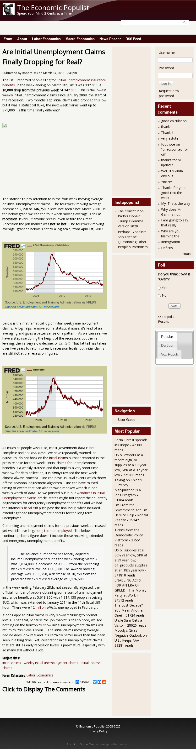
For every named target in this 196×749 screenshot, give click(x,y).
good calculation (174, 121)
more (187, 253)
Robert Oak (30, 73)
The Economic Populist (53, 7)
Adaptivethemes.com (115, 744)
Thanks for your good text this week (173, 192)
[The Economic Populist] (9, 13)
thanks (166, 126)
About (22, 38)
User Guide (126, 419)
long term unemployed (54, 530)
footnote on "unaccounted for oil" (174, 149)
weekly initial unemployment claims (51, 662)
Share (84, 682)
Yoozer (166, 181)
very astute (169, 138)
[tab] (167, 336)
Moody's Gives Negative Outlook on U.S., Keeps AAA (130, 635)
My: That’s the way (175, 203)
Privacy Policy (98, 731)
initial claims (58, 458)
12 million (38, 607)
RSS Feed (133, 38)
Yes (164, 287)
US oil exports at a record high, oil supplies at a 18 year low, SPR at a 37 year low (130, 465)
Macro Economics (80, 38)
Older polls (166, 316)
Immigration (170, 242)
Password (166, 68)
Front (8, 38)
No (164, 295)
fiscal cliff (31, 508)
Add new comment (60, 682)
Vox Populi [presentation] (169, 354)
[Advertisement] (133, 120)
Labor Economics (46, 38)
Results (163, 321)
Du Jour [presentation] (167, 345)
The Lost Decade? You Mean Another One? (129, 610)
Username (167, 52)
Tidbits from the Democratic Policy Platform (128, 535)
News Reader (110, 38)
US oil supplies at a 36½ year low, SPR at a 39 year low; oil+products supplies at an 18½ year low (130, 560)
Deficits (167, 248)
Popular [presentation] (167, 337)
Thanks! (167, 132)
